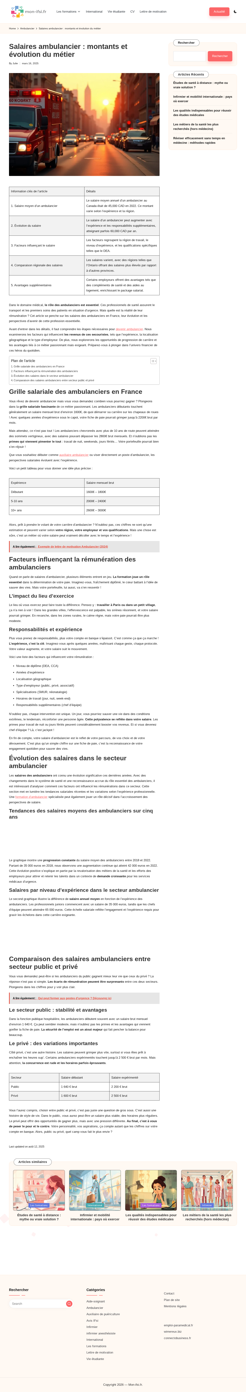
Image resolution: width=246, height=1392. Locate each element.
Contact (169, 1293)
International (95, 1205)
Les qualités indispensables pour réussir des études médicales (202, 113)
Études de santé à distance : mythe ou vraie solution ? (200, 85)
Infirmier (207, 1205)
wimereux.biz (173, 1331)
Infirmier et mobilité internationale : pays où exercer (202, 99)
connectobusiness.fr (177, 1338)
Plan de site (172, 1300)
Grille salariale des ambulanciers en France (39, 366)
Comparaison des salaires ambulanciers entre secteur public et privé (54, 380)
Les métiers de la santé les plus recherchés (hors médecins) (195, 127)
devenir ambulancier (129, 329)
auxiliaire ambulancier (74, 455)
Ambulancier (94, 1308)
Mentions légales (175, 1306)
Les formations (39, 1205)
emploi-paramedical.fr (178, 1325)
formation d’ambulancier (31, 797)
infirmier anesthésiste (100, 1333)
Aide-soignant (95, 1301)
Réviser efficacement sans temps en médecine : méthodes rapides (199, 141)
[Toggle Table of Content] (152, 361)
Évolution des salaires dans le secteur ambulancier (43, 375)
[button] (219, 11)
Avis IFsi (92, 1320)
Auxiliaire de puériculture (103, 1314)
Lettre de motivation (99, 1352)
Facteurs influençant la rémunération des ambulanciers (46, 371)
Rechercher (186, 42)
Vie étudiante (95, 1359)
